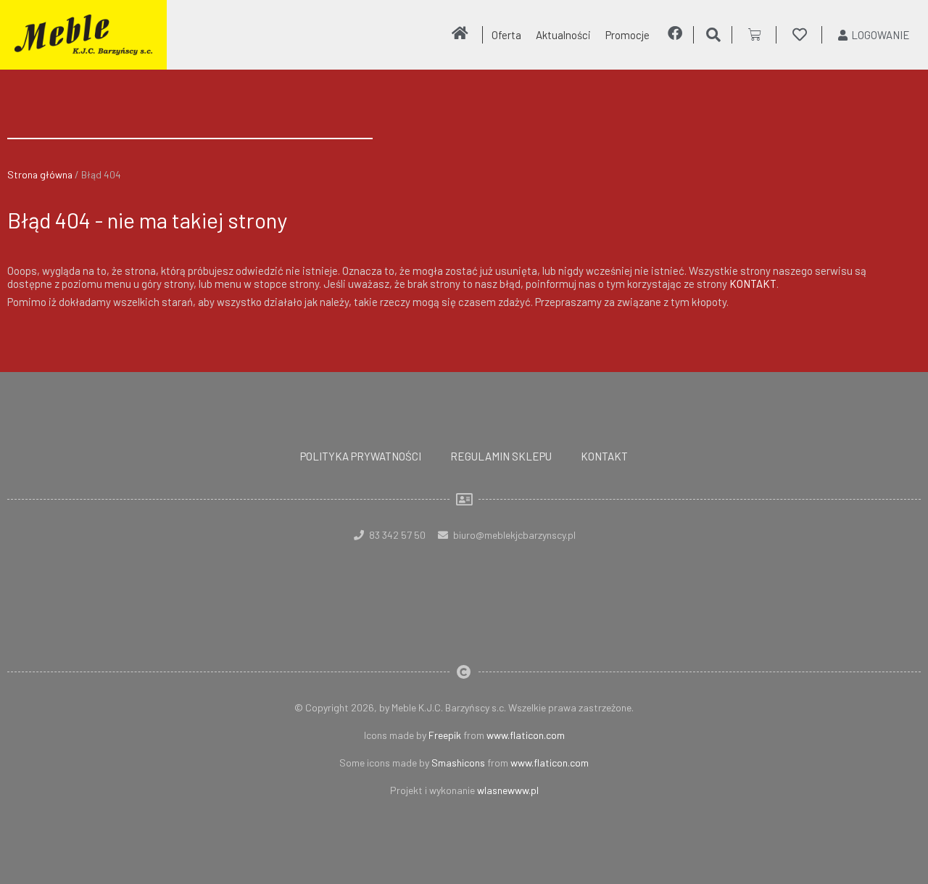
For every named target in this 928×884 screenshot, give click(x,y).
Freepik (444, 735)
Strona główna (39, 174)
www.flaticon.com (525, 735)
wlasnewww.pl (508, 790)
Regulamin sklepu (501, 456)
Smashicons (458, 762)
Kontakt (604, 456)
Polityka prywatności (360, 456)
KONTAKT (752, 283)
